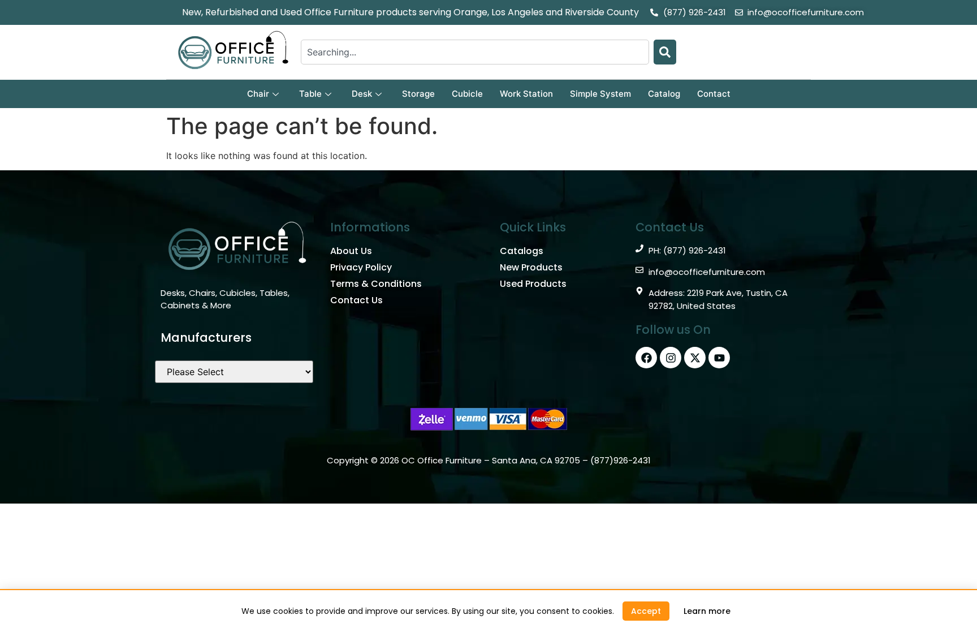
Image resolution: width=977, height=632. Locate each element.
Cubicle (467, 93)
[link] (707, 611)
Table (310, 93)
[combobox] (475, 52)
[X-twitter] (695, 357)
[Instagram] (670, 357)
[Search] (665, 52)
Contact (713, 93)
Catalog (664, 93)
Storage (418, 93)
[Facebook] (646, 357)
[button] (645, 611)
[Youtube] (719, 357)
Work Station (526, 93)
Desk (362, 93)
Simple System (600, 93)
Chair (258, 93)
